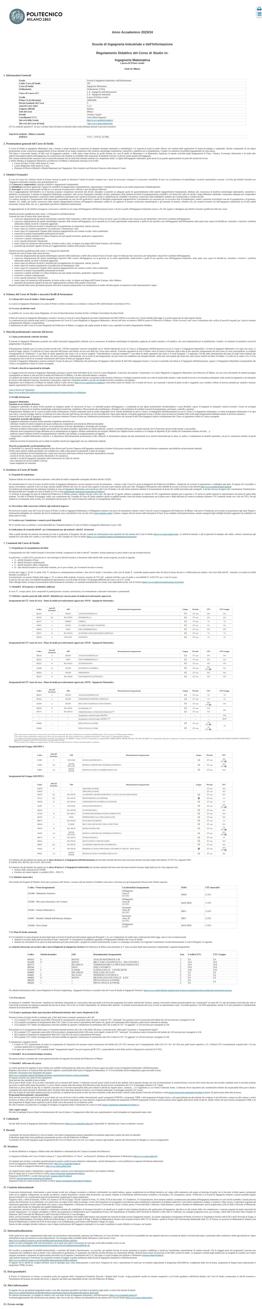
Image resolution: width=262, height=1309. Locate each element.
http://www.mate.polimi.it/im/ (100, 123)
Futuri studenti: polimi (102, 513)
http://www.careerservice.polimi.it (89, 382)
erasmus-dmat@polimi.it (61, 1176)
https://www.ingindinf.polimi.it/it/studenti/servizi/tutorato (111, 536)
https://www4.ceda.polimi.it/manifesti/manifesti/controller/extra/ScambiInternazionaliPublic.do (49, 1245)
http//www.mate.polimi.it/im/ (166, 534)
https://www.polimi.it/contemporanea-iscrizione (162, 582)
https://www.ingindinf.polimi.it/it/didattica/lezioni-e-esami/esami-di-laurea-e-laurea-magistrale (49, 1075)
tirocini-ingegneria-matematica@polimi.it (186, 1092)
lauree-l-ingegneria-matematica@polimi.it (120, 1105)
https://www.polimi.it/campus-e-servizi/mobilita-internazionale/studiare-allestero (43, 1240)
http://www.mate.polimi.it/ (145, 1156)
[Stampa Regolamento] (259, 9)
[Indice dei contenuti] (259, 14)
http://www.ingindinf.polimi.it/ (79, 1123)
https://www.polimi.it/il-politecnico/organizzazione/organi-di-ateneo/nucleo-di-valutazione (47, 392)
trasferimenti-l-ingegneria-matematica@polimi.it (84, 491)
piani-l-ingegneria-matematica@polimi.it (67, 1173)
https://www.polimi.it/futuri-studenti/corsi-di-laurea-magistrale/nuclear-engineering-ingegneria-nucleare (188, 990)
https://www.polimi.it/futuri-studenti (216, 486)
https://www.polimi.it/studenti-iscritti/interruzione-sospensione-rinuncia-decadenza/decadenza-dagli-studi (54, 1293)
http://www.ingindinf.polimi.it (100, 120)
